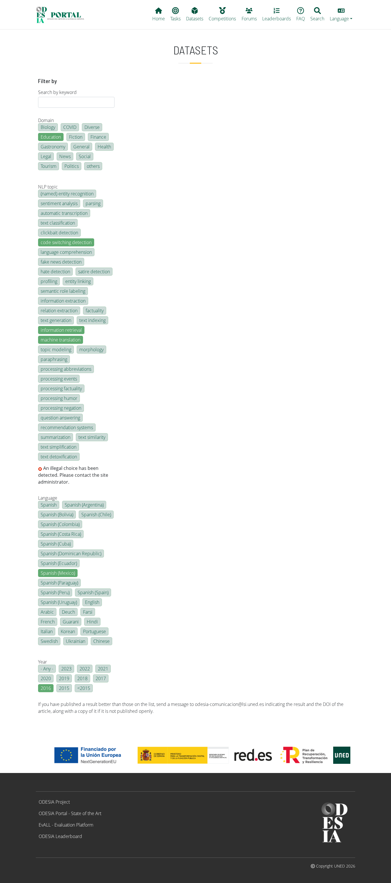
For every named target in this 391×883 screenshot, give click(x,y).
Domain (46, 120)
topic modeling (56, 349)
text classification (58, 223)
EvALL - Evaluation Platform (66, 825)
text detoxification (59, 457)
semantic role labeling (63, 291)
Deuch (68, 612)
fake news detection (61, 262)
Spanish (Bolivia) (57, 514)
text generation (56, 320)
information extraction (63, 301)
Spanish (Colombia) (60, 524)
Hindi (92, 622)
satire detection (94, 271)
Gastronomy (53, 147)
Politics (71, 166)
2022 (85, 669)
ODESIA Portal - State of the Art (70, 813)
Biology (48, 127)
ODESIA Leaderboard (60, 836)
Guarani (71, 622)
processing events (59, 379)
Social (85, 156)
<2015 (83, 688)
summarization (55, 437)
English (92, 602)
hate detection (55, 271)
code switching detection (66, 242)
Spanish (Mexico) (58, 573)
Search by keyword (57, 92)
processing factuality (61, 388)
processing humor (59, 398)
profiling (49, 281)
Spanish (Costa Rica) (61, 534)
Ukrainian (75, 641)
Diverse (92, 127)
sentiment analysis (59, 203)
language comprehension (66, 252)
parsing (93, 203)
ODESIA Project (54, 802)
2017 (101, 678)
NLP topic (48, 187)
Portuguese (94, 631)
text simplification (58, 447)
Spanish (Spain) (93, 592)
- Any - (47, 669)
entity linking (78, 281)
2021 (103, 669)
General (81, 147)
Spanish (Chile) (96, 514)
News (65, 156)
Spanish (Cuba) (56, 544)
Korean (68, 631)
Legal (46, 156)
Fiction (75, 137)
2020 (46, 678)
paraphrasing (54, 359)
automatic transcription (64, 213)
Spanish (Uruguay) (59, 602)
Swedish (49, 641)
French (48, 622)
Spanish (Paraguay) (59, 583)
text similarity (91, 437)
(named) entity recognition (67, 194)
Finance (98, 137)
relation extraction (59, 310)
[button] (341, 14)
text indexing (92, 320)
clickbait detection (59, 232)
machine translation (60, 340)
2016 (46, 688)
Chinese (101, 641)
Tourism (48, 166)
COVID (69, 127)
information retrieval (61, 330)
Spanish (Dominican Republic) (71, 553)
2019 (64, 678)
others (93, 166)
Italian (47, 631)
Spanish (49, 505)
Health (104, 147)
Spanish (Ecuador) (59, 563)
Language (47, 498)
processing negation (61, 408)
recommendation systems (67, 427)
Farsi (87, 612)
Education (51, 137)
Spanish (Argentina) (84, 505)
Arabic (47, 612)
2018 (82, 678)
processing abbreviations (66, 369)
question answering (60, 418)
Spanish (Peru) (55, 592)
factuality (95, 310)
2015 (64, 688)
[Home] (62, 15)
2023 (66, 669)
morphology (91, 349)
